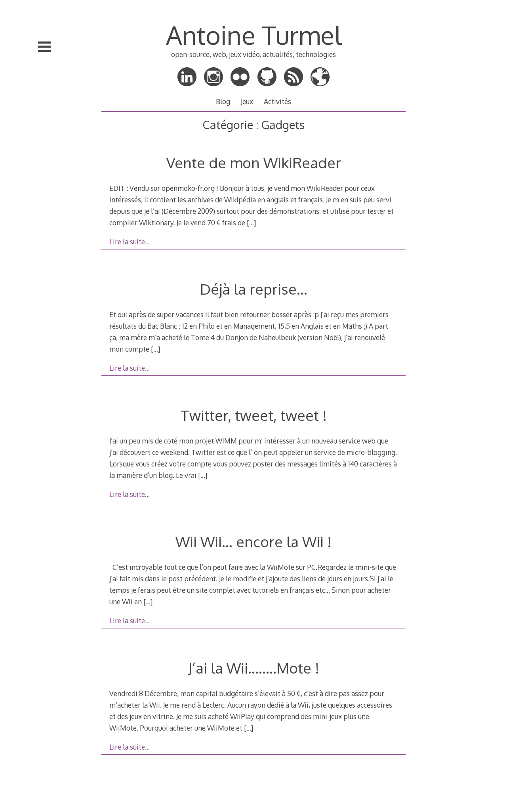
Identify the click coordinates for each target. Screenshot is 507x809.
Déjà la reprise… (253, 289)
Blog (223, 101)
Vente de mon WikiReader (253, 162)
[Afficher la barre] (44, 46)
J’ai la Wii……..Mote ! (253, 668)
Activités (277, 101)
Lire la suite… (129, 241)
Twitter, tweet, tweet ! (254, 415)
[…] (251, 222)
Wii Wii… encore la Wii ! (253, 541)
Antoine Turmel (253, 35)
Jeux (247, 101)
